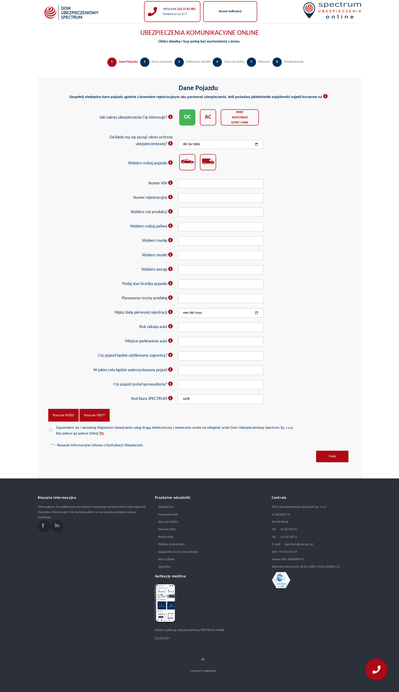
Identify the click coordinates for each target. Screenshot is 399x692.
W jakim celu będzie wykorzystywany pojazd (131, 370)
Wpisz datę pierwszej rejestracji (141, 312)
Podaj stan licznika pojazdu (145, 284)
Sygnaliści (164, 567)
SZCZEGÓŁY (162, 638)
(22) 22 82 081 (186, 9)
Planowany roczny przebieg (145, 298)
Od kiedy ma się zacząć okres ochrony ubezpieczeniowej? (141, 140)
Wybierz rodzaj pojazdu (148, 163)
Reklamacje (165, 537)
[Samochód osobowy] (187, 162)
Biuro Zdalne (166, 559)
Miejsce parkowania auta (146, 341)
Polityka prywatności (171, 544)
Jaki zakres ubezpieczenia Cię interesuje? (133, 117)
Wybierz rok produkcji (149, 212)
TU (101, 433)
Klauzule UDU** (94, 415)
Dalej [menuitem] (332, 456)
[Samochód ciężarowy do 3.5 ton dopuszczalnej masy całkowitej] (208, 162)
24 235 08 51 (288, 537)
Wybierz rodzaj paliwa (149, 226)
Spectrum (210, 671)
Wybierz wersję (155, 269)
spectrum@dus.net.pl (299, 544)
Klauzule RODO (63, 415)
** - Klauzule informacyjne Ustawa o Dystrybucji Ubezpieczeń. (97, 445)
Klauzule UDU (167, 529)
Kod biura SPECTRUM (149, 399)
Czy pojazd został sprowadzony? (140, 384)
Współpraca (165, 507)
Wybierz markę (155, 241)
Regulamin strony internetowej (178, 552)
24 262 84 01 (288, 529)
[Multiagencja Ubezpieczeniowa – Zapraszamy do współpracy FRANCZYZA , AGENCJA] (71, 22)
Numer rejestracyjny (150, 198)
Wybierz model (155, 255)
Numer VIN (158, 183)
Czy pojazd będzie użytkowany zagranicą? (133, 355)
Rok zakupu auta (153, 327)
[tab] (121, 66)
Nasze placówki (168, 514)
